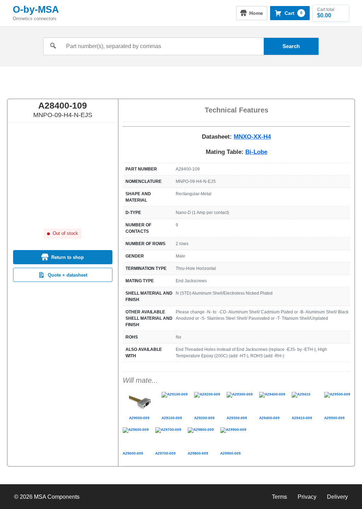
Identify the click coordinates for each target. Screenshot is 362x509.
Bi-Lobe (256, 152)
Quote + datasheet (67, 275)
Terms (279, 497)
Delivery (337, 497)
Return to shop (67, 257)
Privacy (307, 497)
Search (291, 46)
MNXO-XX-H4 (252, 136)
